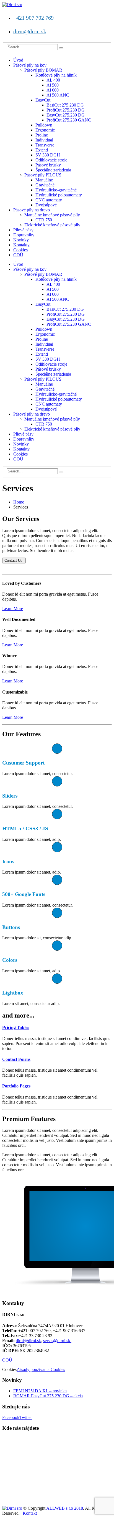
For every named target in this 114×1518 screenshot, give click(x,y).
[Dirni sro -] (12, 4)
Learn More (12, 608)
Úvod (18, 60)
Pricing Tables (15, 1027)
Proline (41, 135)
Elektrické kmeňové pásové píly (52, 224)
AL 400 (53, 80)
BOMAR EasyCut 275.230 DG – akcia (48, 1395)
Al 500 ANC (57, 95)
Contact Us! (14, 560)
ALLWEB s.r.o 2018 (64, 1508)
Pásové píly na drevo (31, 210)
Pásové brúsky (48, 165)
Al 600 (52, 90)
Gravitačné (45, 185)
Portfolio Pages (16, 1086)
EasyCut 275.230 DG (65, 115)
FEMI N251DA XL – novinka (40, 1390)
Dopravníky (23, 234)
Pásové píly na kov (29, 65)
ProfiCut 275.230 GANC (68, 120)
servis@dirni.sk (57, 1340)
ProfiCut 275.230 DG (65, 110)
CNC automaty (48, 200)
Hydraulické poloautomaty (58, 195)
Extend (41, 150)
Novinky (21, 239)
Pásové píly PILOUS (42, 175)
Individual (44, 140)
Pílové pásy (23, 229)
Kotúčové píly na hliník (56, 75)
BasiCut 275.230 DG (65, 105)
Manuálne (44, 180)
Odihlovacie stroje (51, 160)
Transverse (44, 145)
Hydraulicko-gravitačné (56, 190)
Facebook (10, 1417)
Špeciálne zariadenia (53, 170)
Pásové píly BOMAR (43, 70)
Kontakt (30, 1513)
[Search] (61, 48)
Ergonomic (45, 130)
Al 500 (52, 85)
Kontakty (21, 244)
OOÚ (18, 254)
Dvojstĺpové (46, 205)
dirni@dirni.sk (29, 31)
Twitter (25, 1417)
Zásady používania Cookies (41, 1369)
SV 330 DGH (47, 155)
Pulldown (43, 125)
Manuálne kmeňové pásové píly (52, 214)
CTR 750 (43, 219)
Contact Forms (16, 1059)
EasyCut (42, 100)
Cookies (20, 249)
